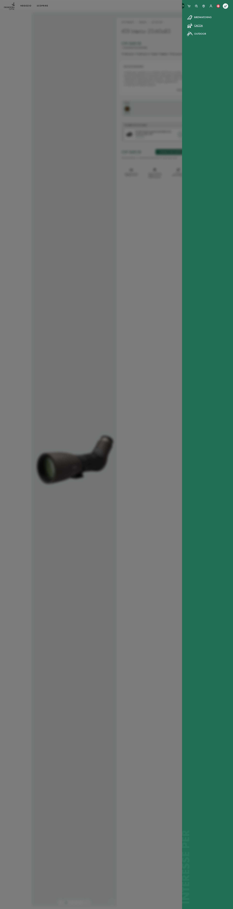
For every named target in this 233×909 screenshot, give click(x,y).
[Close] (171, 20)
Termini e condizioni (138, 66)
